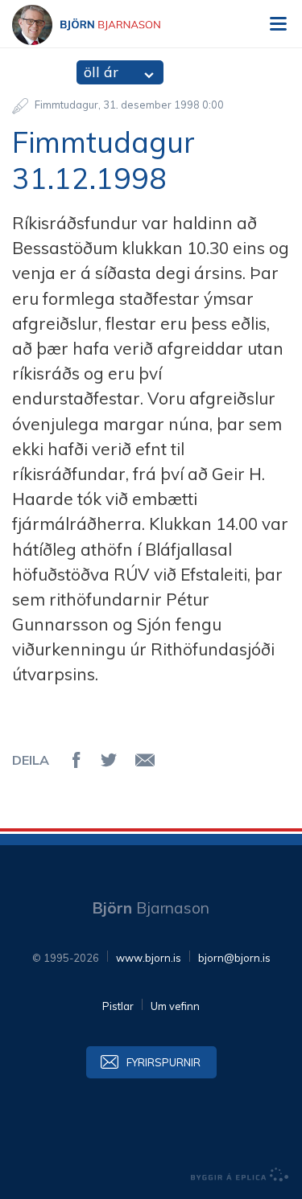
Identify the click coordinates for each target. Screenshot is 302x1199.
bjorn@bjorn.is (234, 957)
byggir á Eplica (240, 1175)
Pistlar (118, 1006)
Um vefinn (175, 1006)
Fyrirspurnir (163, 1062)
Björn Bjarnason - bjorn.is (100, 25)
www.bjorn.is (148, 957)
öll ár (101, 72)
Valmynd (278, 24)
